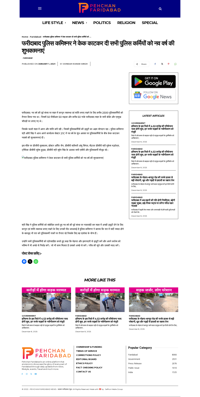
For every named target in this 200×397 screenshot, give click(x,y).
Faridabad (35, 37)
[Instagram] (26, 374)
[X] (162, 64)
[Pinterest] (168, 64)
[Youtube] (35, 374)
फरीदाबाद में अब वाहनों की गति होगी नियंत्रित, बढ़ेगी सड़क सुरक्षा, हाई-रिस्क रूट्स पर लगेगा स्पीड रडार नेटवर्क (153, 203)
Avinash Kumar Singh (75, 64)
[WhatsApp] (175, 64)
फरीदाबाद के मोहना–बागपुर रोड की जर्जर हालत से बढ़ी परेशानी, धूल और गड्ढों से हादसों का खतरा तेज (152, 179)
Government (138, 123)
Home (25, 37)
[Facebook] (155, 64)
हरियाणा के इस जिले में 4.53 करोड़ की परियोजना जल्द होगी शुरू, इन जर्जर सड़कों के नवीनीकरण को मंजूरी (152, 129)
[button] (160, 8)
